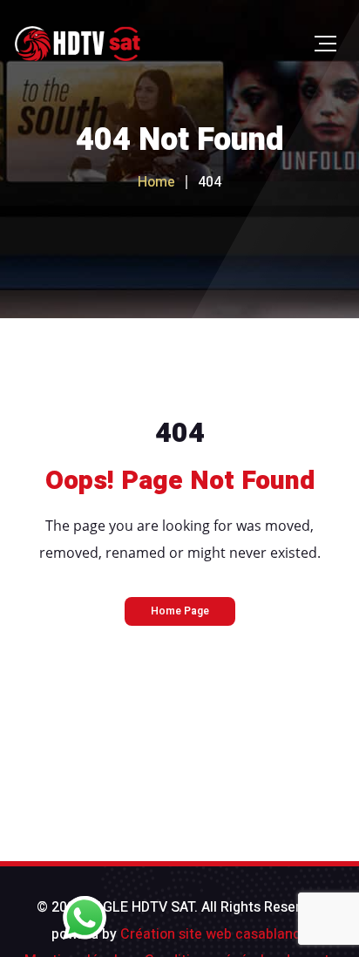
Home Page (180, 611)
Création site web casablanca (214, 934)
